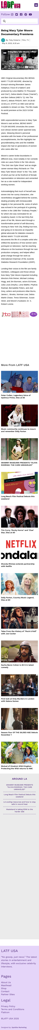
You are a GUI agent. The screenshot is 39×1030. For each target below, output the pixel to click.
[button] (36, 5)
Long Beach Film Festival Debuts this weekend (18, 497)
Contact (5, 991)
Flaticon (5, 1012)
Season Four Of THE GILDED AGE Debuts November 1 (19, 733)
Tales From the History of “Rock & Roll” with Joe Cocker (19, 632)
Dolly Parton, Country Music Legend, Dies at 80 (17, 598)
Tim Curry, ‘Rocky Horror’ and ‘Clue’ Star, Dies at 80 (17, 531)
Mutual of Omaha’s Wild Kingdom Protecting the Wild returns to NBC (17, 767)
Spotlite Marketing (19, 1027)
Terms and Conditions (12, 1009)
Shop (3, 988)
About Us (6, 982)
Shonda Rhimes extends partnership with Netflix (18, 565)
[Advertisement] (19, 339)
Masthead (6, 985)
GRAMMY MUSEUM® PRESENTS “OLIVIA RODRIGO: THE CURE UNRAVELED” (19, 464)
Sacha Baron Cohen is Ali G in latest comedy (17, 666)
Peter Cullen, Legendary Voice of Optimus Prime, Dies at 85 (16, 396)
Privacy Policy (8, 1006)
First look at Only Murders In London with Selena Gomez (17, 700)
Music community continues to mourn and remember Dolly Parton (18, 430)
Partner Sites (8, 994)
